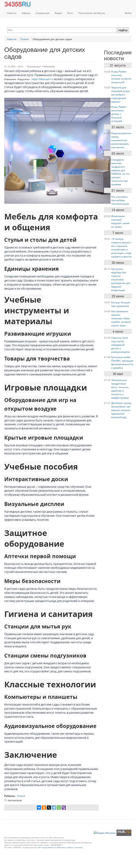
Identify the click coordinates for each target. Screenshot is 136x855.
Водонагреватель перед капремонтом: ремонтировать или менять (121, 140)
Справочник (42, 13)
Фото (70, 13)
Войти (128, 13)
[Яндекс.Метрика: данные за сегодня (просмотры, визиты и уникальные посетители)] (104, 833)
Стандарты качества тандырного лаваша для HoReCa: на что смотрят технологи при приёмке (120, 172)
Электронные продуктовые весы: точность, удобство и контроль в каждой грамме (120, 388)
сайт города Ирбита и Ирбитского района (55, 847)
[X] (49, 807)
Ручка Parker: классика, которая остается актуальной (121, 77)
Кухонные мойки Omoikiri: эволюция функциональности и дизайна (122, 362)
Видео (58, 13)
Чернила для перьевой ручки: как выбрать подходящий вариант (120, 94)
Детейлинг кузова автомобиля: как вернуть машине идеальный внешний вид (121, 410)
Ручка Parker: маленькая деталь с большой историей (119, 114)
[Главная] (18, 4)
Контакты (79, 847)
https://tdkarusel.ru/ (42, 79)
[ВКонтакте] (39, 807)
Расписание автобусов (91, 13)
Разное (24, 39)
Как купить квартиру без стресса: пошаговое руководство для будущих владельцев (120, 279)
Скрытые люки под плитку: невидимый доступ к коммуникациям (120, 344)
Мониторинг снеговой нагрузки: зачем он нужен (120, 221)
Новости (11, 13)
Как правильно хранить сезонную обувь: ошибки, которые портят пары (121, 318)
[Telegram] (54, 807)
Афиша (26, 13)
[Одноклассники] (44, 807)
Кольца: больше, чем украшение (121, 304)
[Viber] (64, 807)
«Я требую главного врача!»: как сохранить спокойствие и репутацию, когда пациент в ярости (121, 247)
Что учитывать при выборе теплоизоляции (120, 200)
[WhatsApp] (59, 807)
